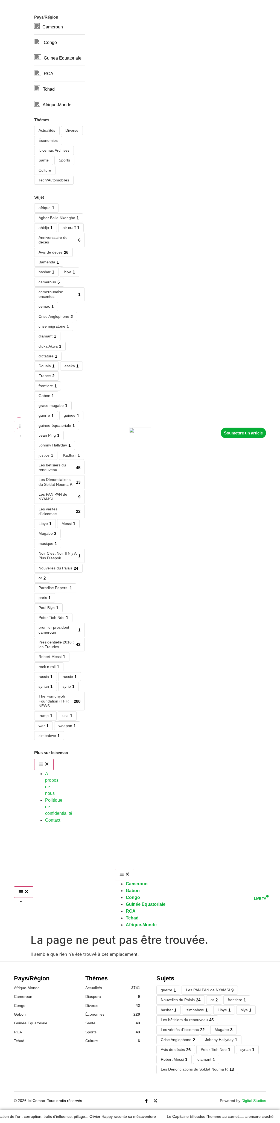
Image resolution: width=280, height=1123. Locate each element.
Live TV (260, 899)
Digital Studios (253, 1100)
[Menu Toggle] (23, 892)
